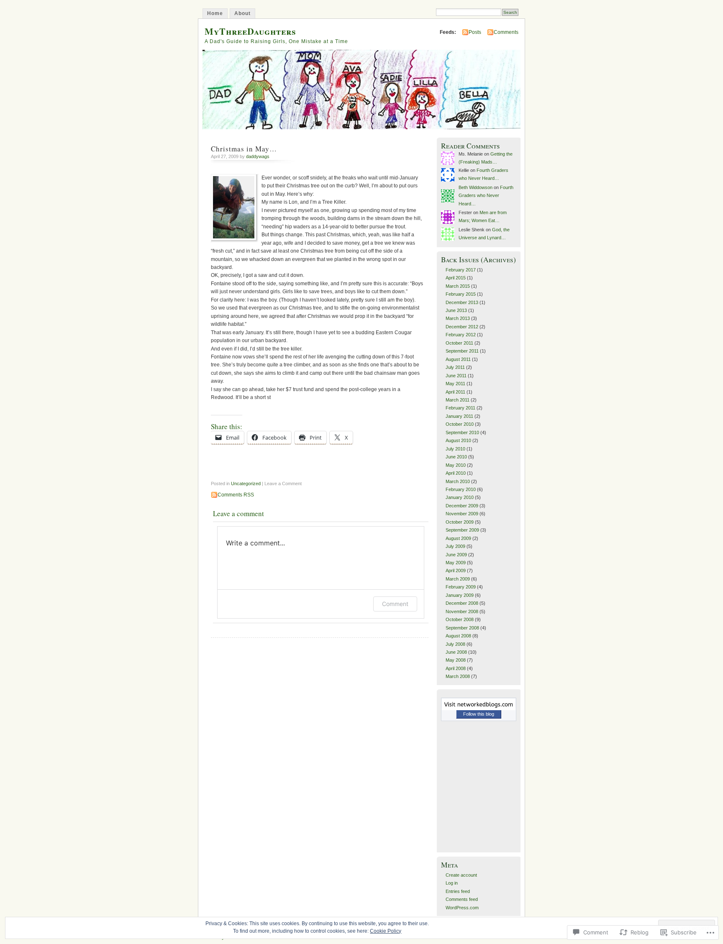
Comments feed (462, 899)
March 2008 (458, 676)
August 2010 (458, 440)
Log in (452, 882)
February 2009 (461, 586)
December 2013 (462, 302)
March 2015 (458, 286)
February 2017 (461, 269)
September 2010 (462, 432)
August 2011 (458, 359)
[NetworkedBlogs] (478, 708)
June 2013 (456, 310)
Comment (395, 603)
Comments (506, 32)
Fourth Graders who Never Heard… (486, 195)
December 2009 (462, 505)
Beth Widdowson (475, 187)
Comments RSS (236, 495)
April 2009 (456, 570)
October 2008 (460, 619)
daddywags (257, 156)
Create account (461, 874)
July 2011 (455, 367)
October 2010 (460, 424)
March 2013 (458, 318)
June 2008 (456, 652)
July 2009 (455, 546)
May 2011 (455, 383)
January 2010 (460, 497)
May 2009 (456, 562)
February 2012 (461, 334)
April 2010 (456, 473)
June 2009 (456, 554)
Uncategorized (246, 483)
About (242, 13)
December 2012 (462, 326)
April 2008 (456, 668)
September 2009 (462, 529)
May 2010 (456, 465)
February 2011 (460, 407)
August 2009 (458, 538)
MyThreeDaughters (250, 31)
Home (215, 13)
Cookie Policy (385, 931)
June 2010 (456, 456)
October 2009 (460, 521)
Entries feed (458, 891)
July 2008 (455, 644)
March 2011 (457, 399)
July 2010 (455, 448)
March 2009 (458, 578)
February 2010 (461, 489)
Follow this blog (478, 713)
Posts (475, 32)
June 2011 (456, 375)
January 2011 (459, 416)
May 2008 (456, 660)
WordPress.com (462, 907)
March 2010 (458, 481)
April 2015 (456, 277)
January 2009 (460, 595)
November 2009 (462, 513)
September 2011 (462, 350)
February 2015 (461, 294)
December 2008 (462, 603)
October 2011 (459, 342)
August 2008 (458, 635)
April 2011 (455, 391)
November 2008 (462, 611)
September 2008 (462, 627)
